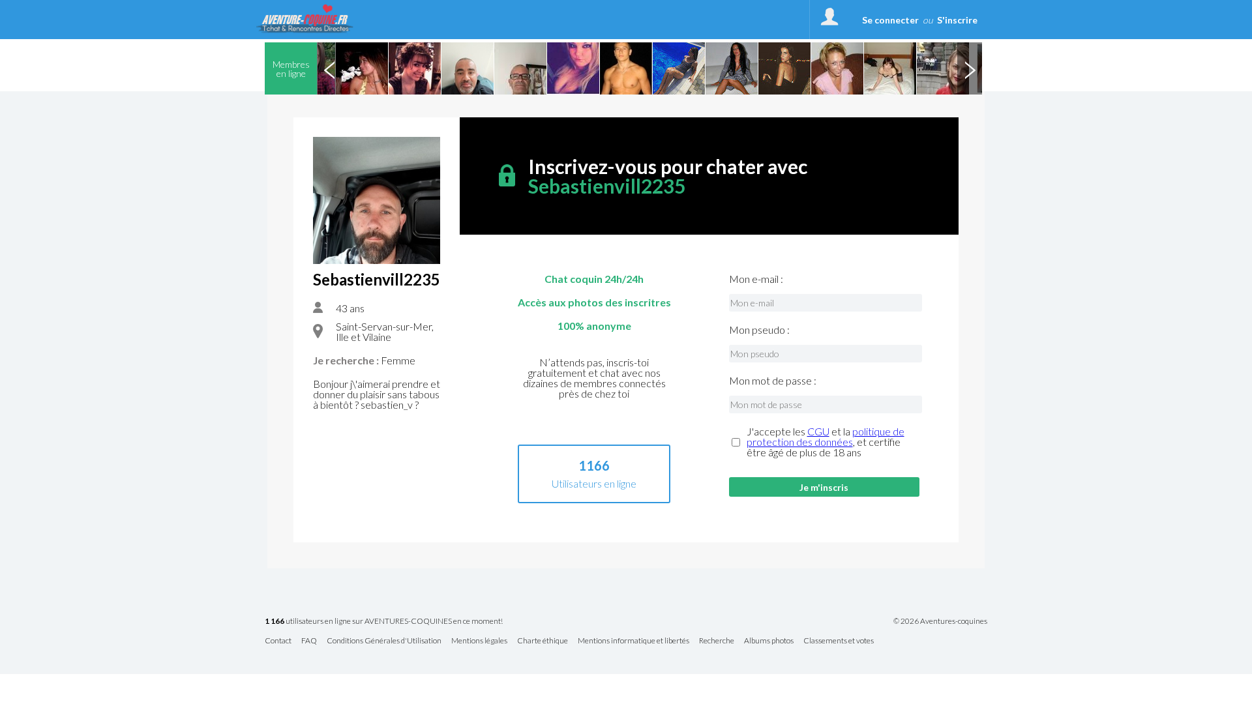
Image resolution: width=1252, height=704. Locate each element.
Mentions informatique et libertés (633, 641)
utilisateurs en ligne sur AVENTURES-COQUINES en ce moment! (384, 621)
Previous (329, 68)
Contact (278, 641)
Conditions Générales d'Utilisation (384, 641)
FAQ (309, 641)
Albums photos (769, 641)
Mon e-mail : (756, 279)
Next (969, 68)
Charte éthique (542, 641)
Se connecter (890, 19)
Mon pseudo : (759, 330)
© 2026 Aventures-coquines (940, 621)
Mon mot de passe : (772, 380)
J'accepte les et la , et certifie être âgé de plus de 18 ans (825, 442)
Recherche (716, 641)
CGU (818, 431)
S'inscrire (957, 19)
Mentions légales (479, 641)
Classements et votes (838, 641)
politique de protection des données (825, 436)
